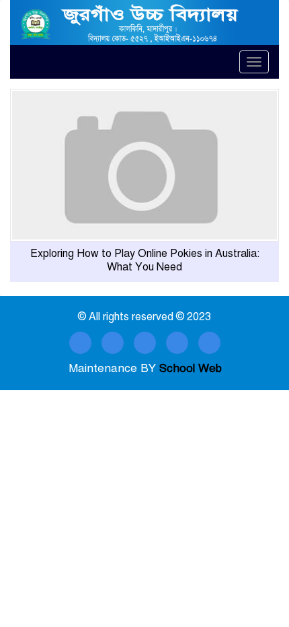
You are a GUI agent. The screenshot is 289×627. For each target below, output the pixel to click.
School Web (190, 368)
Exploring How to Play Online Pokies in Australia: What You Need (144, 260)
